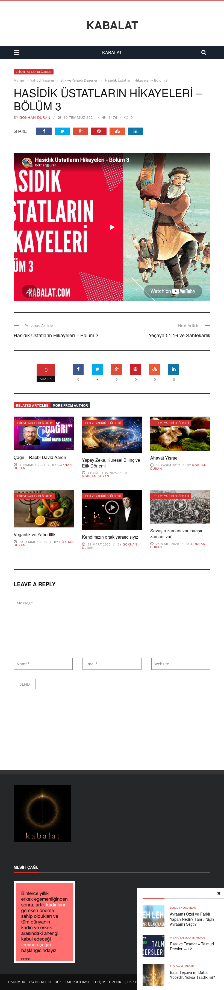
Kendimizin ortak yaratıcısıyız (110, 537)
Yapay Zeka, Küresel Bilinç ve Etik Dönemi (111, 463)
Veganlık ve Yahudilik (34, 534)
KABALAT (112, 24)
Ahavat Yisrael (164, 458)
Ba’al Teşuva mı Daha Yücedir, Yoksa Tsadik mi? (192, 974)
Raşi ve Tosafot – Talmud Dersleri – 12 (192, 946)
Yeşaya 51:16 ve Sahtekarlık (179, 335)
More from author (70, 405)
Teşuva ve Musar (182, 966)
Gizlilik (115, 982)
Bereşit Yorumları (183, 908)
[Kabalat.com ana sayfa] (112, 813)
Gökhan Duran (35, 117)
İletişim (99, 982)
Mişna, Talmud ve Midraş (187, 937)
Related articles (32, 405)
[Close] (219, 893)
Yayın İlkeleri (40, 982)
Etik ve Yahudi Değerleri (33, 72)
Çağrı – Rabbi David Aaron (40, 457)
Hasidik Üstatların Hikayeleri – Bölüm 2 (56, 335)
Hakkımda (16, 982)
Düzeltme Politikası (72, 982)
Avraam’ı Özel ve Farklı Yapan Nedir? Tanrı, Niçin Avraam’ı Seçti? (192, 918)
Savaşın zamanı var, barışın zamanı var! (177, 533)
